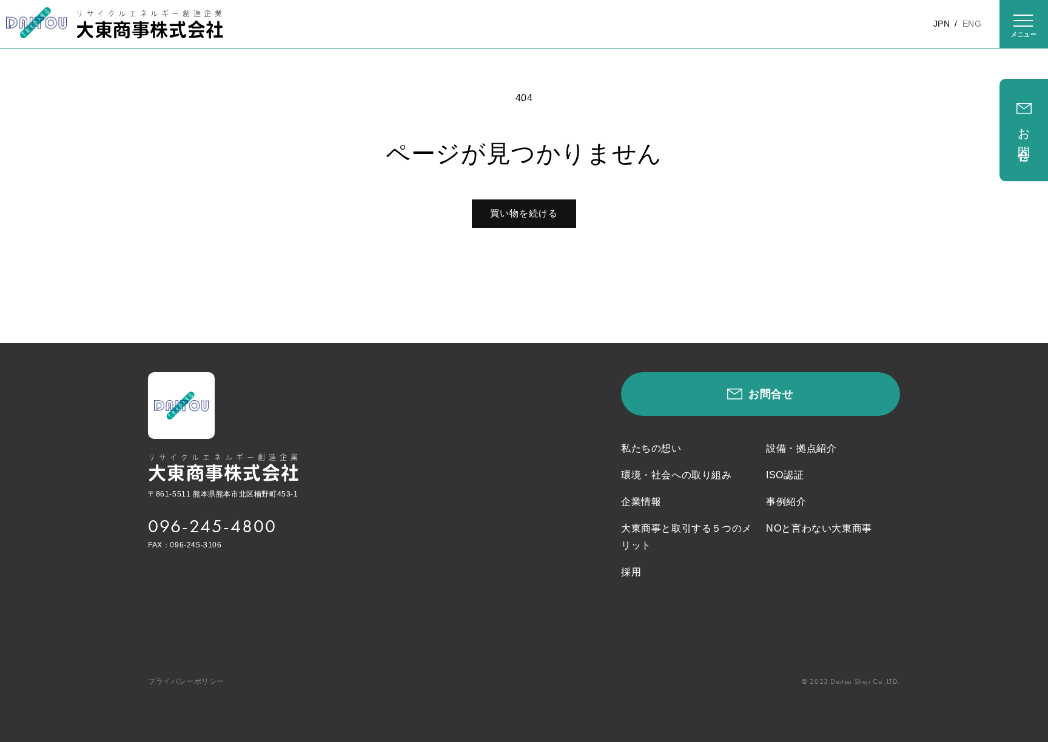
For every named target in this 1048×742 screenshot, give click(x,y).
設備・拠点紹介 (801, 448)
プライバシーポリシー (186, 681)
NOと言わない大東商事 (819, 528)
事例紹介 (786, 501)
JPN (941, 23)
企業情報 (641, 501)
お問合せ (1024, 140)
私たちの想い (651, 448)
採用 (631, 572)
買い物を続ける (524, 213)
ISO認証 (785, 475)
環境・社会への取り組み (676, 475)
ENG (971, 23)
